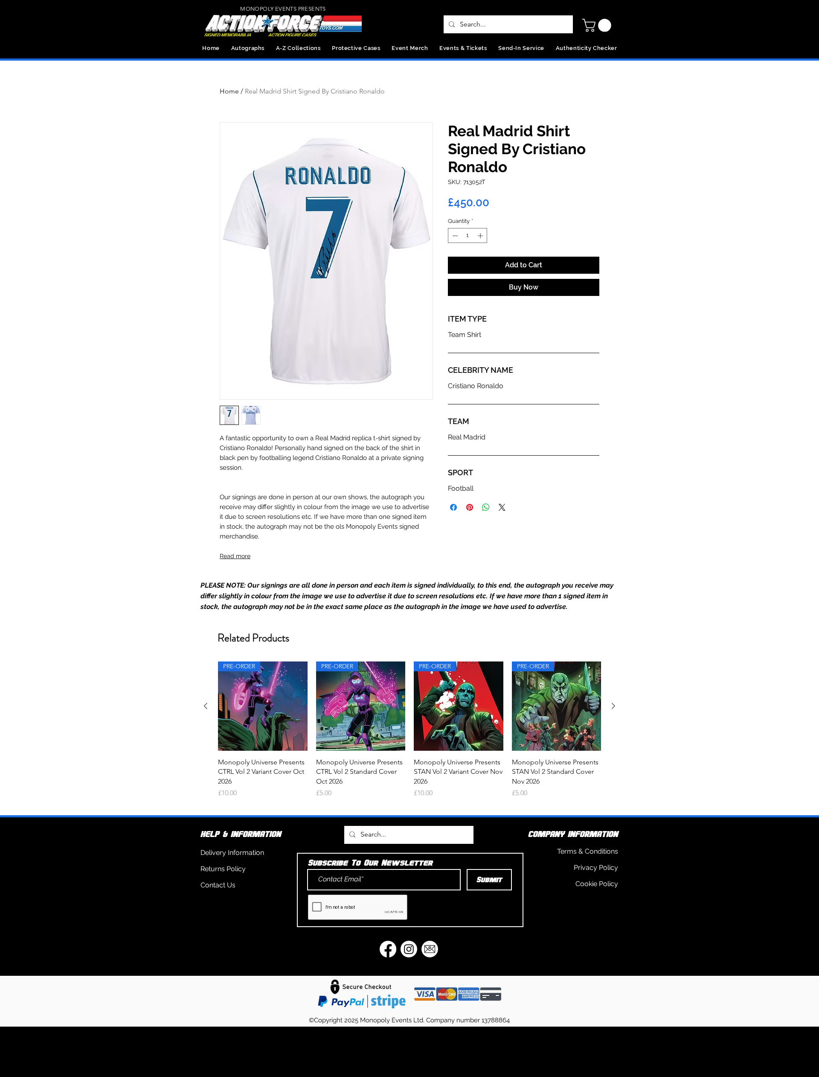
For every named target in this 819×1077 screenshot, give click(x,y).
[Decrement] (454, 235)
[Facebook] (388, 949)
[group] (409, 734)
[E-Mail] (429, 949)
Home (229, 91)
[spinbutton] (467, 235)
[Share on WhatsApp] (486, 507)
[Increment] (481, 235)
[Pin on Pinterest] (470, 507)
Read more (235, 556)
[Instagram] (409, 949)
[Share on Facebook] (453, 507)
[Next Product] (613, 706)
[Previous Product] (205, 706)
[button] (598, 25)
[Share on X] (502, 507)
